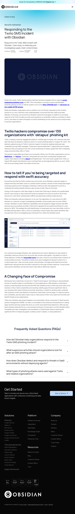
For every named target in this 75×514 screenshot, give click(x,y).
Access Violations (9, 457)
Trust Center (55, 442)
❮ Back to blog (9, 17)
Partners (54, 428)
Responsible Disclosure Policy (36, 504)
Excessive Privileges (10, 462)
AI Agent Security (9, 422)
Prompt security (8, 430)
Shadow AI (7, 425)
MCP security (8, 428)
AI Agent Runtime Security (11, 438)
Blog (29, 456)
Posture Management (10, 447)
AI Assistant (32, 435)
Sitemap (51, 504)
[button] (72, 7)
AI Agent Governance (10, 435)
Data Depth (31, 428)
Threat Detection (9, 465)
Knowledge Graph (34, 431)
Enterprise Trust (33, 439)
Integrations (32, 424)
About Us (54, 420)
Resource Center (33, 452)
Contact (53, 446)
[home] (10, 7)
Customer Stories (33, 459)
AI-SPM (6, 440)
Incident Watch (33, 463)
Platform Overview (34, 420)
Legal (46, 504)
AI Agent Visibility (9, 433)
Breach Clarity (8, 460)
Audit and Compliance (10, 450)
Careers (53, 424)
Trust (29, 467)
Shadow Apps (8, 452)
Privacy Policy (23, 504)
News (53, 431)
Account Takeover (9, 455)
